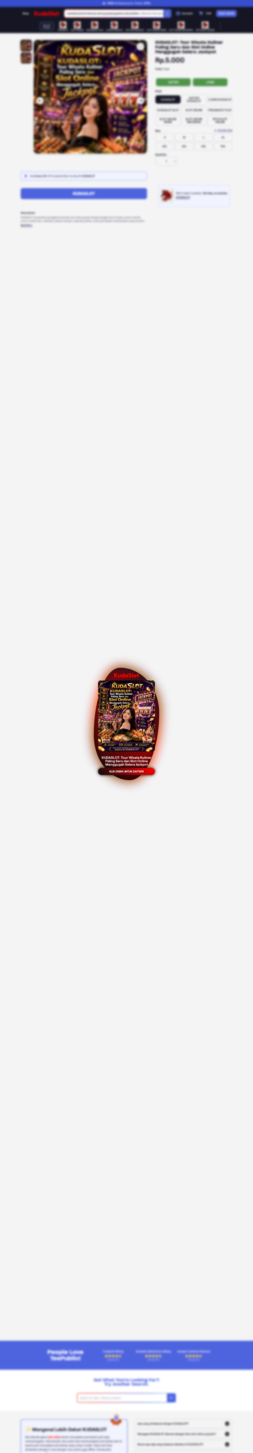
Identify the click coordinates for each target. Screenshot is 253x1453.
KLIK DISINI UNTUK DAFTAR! (126, 772)
